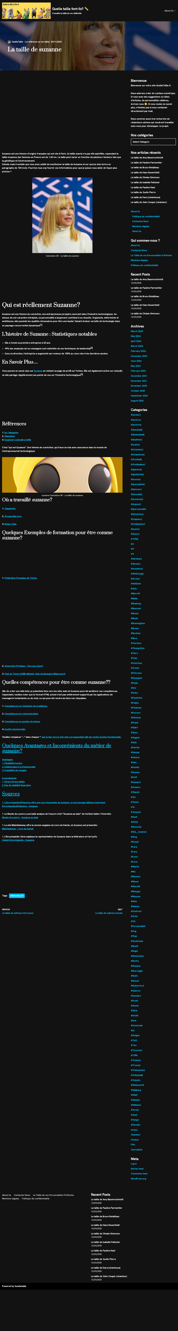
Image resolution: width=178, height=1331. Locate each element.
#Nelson (135, 906)
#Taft (134, 1040)
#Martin (135, 866)
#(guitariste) (137, 474)
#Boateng (136, 603)
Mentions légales (140, 226)
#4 (132, 553)
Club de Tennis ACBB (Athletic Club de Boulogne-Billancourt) (34, 673)
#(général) (136, 469)
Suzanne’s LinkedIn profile (17, 439)
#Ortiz (134, 916)
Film (133, 1144)
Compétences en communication (21, 713)
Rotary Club (10, 524)
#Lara (134, 846)
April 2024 (136, 341)
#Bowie (135, 613)
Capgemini (9, 508)
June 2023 (136, 360)
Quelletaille (20, 1286)
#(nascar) (136, 504)
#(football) (136, 459)
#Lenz (134, 851)
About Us (135, 211)
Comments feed (139, 1173)
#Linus (134, 856)
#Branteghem (138, 623)
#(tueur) (135, 533)
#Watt (134, 1094)
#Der (133, 687)
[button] (174, 10)
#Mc (133, 871)
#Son (133, 1020)
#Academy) (137, 568)
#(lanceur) (136, 489)
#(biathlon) (136, 439)
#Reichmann (137, 956)
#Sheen (135, 1005)
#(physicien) (137, 514)
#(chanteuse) (137, 454)
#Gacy (134, 732)
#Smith (134, 1015)
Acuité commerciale (14, 729)
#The (134, 1045)
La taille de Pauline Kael (143, 187)
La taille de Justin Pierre (143, 192)
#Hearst (135, 757)
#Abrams (135, 563)
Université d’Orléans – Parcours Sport (23, 666)
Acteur (134, 1129)
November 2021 (139, 380)
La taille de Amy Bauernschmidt (147, 157)
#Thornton (136, 1050)
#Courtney (136, 663)
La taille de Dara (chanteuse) (145, 197)
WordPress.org (138, 1178)
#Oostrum (136, 911)
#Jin (133, 797)
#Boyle (134, 618)
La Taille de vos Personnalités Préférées (151, 255)
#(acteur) (136, 414)
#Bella (134, 598)
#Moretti (135, 886)
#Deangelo (136, 678)
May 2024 (136, 336)
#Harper (135, 752)
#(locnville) (136, 494)
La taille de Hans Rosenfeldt (145, 172)
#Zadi (134, 1114)
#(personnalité (138, 509)
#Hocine (135, 772)
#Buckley (135, 633)
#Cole (134, 658)
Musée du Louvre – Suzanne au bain (20, 817)
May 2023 (136, 365)
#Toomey (136, 1060)
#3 (132, 548)
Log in (134, 1163)
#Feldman (136, 707)
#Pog (133, 931)
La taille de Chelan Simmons (145, 177)
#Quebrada (137, 941)
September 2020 (139, 395)
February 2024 (138, 351)
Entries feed (137, 1168)
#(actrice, (136, 419)
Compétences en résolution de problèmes (25, 706)
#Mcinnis (135, 876)
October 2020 (138, 390)
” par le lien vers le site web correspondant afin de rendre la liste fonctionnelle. (80, 737)
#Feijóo (135, 702)
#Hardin (135, 747)
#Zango (135, 1119)
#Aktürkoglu (137, 573)
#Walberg (136, 1090)
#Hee (134, 762)
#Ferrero (135, 712)
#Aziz (134, 588)
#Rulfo (134, 975)
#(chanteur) (137, 449)
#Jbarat (135, 792)
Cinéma (135, 1139)
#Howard (136, 782)
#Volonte (135, 1080)
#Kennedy (136, 826)
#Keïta (134, 821)
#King (134, 836)
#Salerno (135, 990)
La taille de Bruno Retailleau (145, 167)
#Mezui (135, 881)
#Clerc (134, 653)
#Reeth (134, 946)
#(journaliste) (138, 484)
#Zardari (135, 1124)
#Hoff (134, 777)
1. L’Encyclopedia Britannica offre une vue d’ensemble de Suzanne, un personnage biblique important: (54, 802)
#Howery (135, 787)
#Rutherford (137, 985)
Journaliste (136, 1149)
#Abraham (136, 558)
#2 (132, 543)
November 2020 (139, 385)
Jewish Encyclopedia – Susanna (18, 840)
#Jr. (133, 807)
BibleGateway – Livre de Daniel (17, 828)
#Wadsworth (137, 1085)
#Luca (134, 861)
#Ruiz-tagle (137, 970)
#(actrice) (136, 424)
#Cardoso (136, 643)
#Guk (134, 742)
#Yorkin (135, 1109)
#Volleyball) (137, 1075)
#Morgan (135, 891)
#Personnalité (16, 896)
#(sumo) (135, 529)
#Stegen (135, 1035)
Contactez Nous (140, 221)
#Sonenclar (137, 1025)
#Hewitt (135, 767)
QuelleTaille (17, 41)
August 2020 (137, 400)
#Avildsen (136, 583)
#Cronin (135, 667)
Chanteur (135, 1134)
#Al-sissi (135, 578)
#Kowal (135, 841)
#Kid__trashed (138, 831)
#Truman (136, 1065)
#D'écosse (136, 672)
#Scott (134, 1000)
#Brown (135, 628)
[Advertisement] (62, 91)
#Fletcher (136, 717)
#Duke (134, 692)
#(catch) (135, 444)
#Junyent (136, 812)
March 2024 (137, 346)
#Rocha (135, 960)
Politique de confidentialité (146, 216)
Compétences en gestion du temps (22, 721)
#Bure (134, 638)
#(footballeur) (138, 464)
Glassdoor (9, 436)
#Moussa (135, 896)
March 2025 (137, 331)
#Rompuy (136, 965)
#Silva (134, 1010)
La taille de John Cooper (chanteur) (149, 202)
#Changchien (138, 648)
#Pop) (134, 936)
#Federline (136, 697)
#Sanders (136, 995)
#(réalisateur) (138, 524)
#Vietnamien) (138, 1070)
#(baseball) (136, 429)
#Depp (134, 682)
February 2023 (138, 370)
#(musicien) (137, 499)
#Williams (136, 1104)
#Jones (135, 802)
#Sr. (133, 1030)
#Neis (134, 901)
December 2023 (139, 356)
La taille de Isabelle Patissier (145, 182)
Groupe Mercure (12, 516)
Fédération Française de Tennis (20, 578)
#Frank (134, 722)
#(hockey (136, 479)
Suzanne (38, 370)
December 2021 (139, 375)
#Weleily (135, 1099)
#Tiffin (134, 1055)
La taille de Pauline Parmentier (146, 162)
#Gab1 (134, 727)
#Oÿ (133, 921)
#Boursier (136, 608)
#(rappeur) (136, 519)
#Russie (135, 980)
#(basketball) (137, 434)
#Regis (134, 950)
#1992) (134, 538)
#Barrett (135, 593)
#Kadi (134, 816)
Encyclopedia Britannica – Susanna (20, 806)
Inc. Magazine (11, 432)
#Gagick (135, 737)
